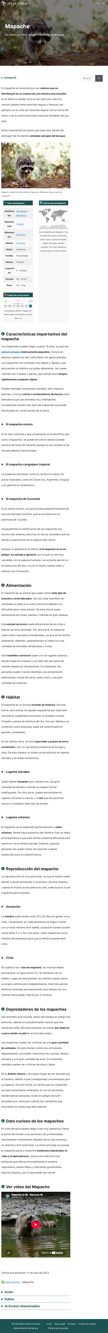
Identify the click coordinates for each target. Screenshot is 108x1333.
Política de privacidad (58, 1328)
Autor (9, 1292)
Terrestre (20, 243)
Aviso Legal (60, 1324)
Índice (9, 1299)
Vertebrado (21, 211)
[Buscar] (99, 78)
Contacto (72, 1324)
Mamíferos (21, 215)
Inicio (49, 1324)
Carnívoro (21, 234)
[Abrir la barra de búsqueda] (98, 3)
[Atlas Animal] (14, 3)
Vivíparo (20, 224)
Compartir (10, 77)
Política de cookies (87, 1324)
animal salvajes (10, 352)
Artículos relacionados (22, 1306)
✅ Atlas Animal (10, 1282)
